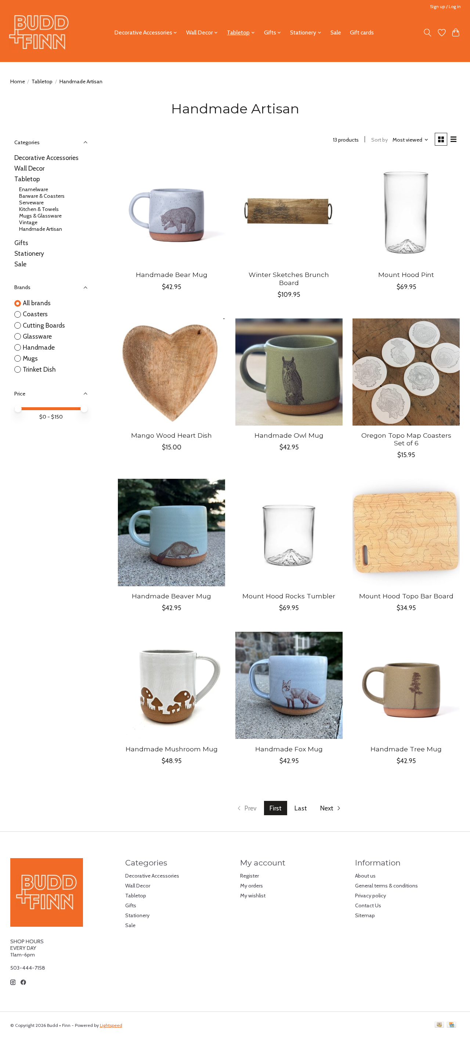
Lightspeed (111, 1025)
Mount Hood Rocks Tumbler (288, 596)
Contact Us (368, 905)
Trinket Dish (39, 369)
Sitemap (365, 915)
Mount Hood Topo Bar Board (406, 596)
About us (365, 875)
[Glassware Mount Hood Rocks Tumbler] (289, 532)
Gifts (21, 243)
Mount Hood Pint (406, 274)
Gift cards (362, 32)
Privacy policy (370, 895)
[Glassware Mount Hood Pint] (406, 211)
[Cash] (439, 1025)
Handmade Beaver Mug (171, 596)
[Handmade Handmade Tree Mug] (406, 685)
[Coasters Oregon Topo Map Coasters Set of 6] (406, 372)
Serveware (31, 202)
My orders (251, 885)
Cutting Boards (44, 325)
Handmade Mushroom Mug (172, 749)
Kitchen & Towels (39, 209)
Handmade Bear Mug (171, 274)
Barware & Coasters (42, 196)
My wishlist (252, 895)
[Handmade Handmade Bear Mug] (171, 211)
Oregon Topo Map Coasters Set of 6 (406, 439)
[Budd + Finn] (39, 32)
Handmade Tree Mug (406, 749)
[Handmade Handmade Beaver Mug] (171, 532)
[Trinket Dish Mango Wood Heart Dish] (171, 372)
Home (17, 81)
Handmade (39, 347)
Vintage (28, 222)
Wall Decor (29, 168)
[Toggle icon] (427, 32)
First (276, 808)
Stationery (29, 253)
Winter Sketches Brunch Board (289, 278)
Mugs (30, 358)
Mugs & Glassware (40, 215)
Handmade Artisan (40, 229)
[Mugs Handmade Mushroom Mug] (171, 685)
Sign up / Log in (445, 6)
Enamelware (33, 189)
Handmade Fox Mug (289, 749)
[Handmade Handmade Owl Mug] (289, 372)
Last (300, 808)
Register (249, 875)
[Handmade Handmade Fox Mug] (289, 685)
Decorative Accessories (46, 157)
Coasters (35, 314)
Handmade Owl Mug (288, 435)
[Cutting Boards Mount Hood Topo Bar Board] (406, 532)
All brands (37, 303)
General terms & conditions (386, 885)
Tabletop (42, 81)
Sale (335, 32)
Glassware (37, 336)
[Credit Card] (451, 1025)
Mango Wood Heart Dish (171, 435)
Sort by (379, 139)
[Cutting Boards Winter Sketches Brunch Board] (289, 211)
